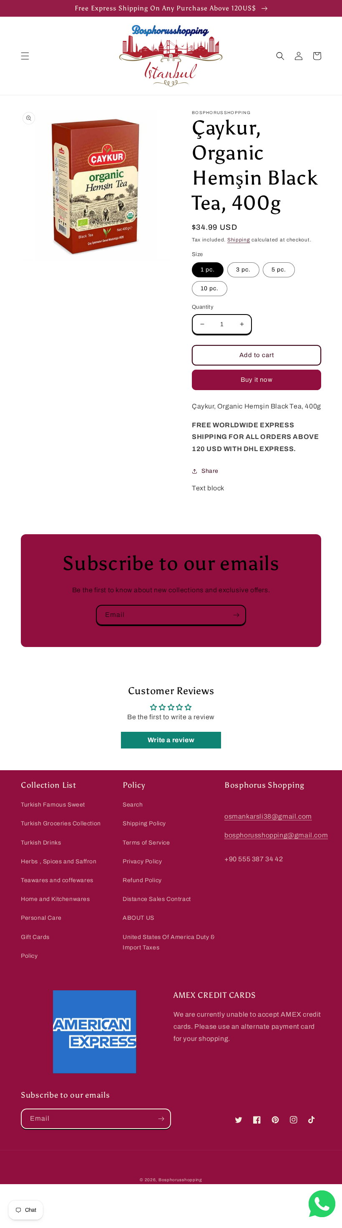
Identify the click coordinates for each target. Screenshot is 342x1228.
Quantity (203, 307)
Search (133, 805)
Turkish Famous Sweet (53, 805)
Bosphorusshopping (180, 1179)
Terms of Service (146, 843)
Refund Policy (142, 880)
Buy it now (257, 379)
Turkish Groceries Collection (61, 823)
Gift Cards (35, 937)
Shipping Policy (144, 823)
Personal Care (41, 918)
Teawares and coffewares (57, 880)
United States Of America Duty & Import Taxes (169, 942)
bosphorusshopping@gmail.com (276, 835)
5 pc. (279, 269)
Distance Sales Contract (157, 899)
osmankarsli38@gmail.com (268, 816)
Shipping (238, 240)
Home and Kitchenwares (55, 899)
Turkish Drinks (41, 843)
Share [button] (210, 471)
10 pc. (210, 288)
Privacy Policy (142, 861)
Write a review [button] (171, 739)
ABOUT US (138, 918)
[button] (25, 56)
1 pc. (208, 269)
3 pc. (243, 269)
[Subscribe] (236, 615)
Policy (29, 956)
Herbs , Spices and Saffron (59, 861)
